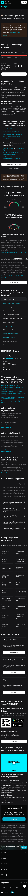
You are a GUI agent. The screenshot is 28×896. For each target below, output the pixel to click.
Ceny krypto (11, 10)
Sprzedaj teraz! (5, 449)
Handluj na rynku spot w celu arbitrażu (11, 391)
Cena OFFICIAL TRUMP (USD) (6, 599)
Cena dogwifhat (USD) (20, 607)
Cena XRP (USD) (21, 591)
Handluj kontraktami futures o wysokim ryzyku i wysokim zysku (13, 394)
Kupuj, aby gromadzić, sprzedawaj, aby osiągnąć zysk (12, 388)
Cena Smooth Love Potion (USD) (20, 616)
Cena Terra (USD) (5, 625)
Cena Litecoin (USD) (20, 576)
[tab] (14, 852)
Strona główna (4, 10)
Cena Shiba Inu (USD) (20, 625)
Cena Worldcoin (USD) (6, 607)
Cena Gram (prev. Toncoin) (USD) (21, 560)
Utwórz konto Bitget (8, 148)
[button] (14, 852)
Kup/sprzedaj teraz (14, 74)
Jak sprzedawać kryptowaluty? (11, 131)
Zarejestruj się (6, 35)
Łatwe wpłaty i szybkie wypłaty (9, 385)
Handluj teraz (14, 741)
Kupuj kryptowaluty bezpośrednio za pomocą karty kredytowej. (13, 153)
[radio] (6, 358)
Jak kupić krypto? (7, 129)
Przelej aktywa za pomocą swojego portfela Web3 (13, 401)
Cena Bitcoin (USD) (5, 576)
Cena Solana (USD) (19, 584)
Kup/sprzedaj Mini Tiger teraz (14, 164)
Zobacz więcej (5, 472)
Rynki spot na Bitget (15, 32)
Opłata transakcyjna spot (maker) (11, 303)
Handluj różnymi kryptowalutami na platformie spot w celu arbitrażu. (12, 157)
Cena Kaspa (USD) (5, 616)
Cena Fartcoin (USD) (20, 568)
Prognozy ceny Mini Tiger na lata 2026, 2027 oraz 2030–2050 (13, 253)
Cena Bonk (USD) (5, 560)
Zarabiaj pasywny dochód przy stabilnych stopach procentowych (12, 398)
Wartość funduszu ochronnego (10, 333)
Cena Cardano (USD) (20, 552)
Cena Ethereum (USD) (20, 599)
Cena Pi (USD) (6, 568)
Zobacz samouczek (6, 427)
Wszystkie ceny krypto (14, 168)
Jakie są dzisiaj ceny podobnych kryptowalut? (11, 137)
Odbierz (24, 847)
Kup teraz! (4, 425)
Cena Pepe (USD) (5, 552)
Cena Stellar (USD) (5, 591)
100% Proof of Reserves (9, 337)
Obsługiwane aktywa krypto (10, 326)
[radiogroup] (9, 358)
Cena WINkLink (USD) (6, 584)
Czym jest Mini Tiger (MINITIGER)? (12, 134)
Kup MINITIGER (14, 282)
